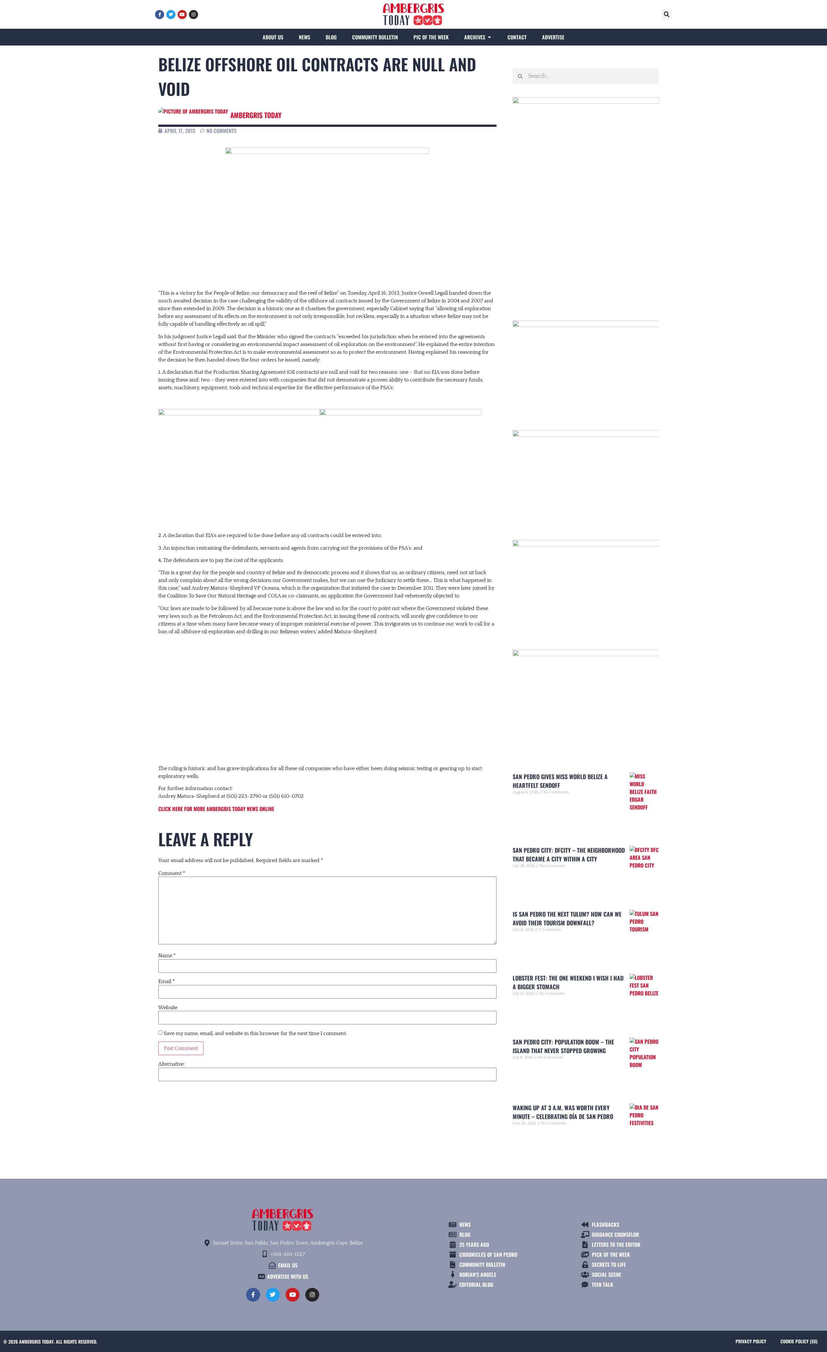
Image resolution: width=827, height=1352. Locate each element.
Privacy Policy (751, 1341)
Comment (171, 873)
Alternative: (171, 1064)
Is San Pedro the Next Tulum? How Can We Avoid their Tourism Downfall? (567, 918)
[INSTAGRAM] (193, 14)
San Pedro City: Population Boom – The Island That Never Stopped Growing (563, 1046)
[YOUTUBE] (182, 14)
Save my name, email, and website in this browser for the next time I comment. (255, 1033)
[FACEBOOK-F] (159, 14)
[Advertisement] (327, 693)
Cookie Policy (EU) (798, 1341)
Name (167, 955)
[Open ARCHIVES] (489, 37)
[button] (667, 14)
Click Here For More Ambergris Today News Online (216, 809)
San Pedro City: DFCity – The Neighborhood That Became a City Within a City (569, 854)
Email (166, 981)
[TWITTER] (170, 14)
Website (167, 1007)
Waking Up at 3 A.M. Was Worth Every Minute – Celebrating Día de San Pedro (563, 1112)
